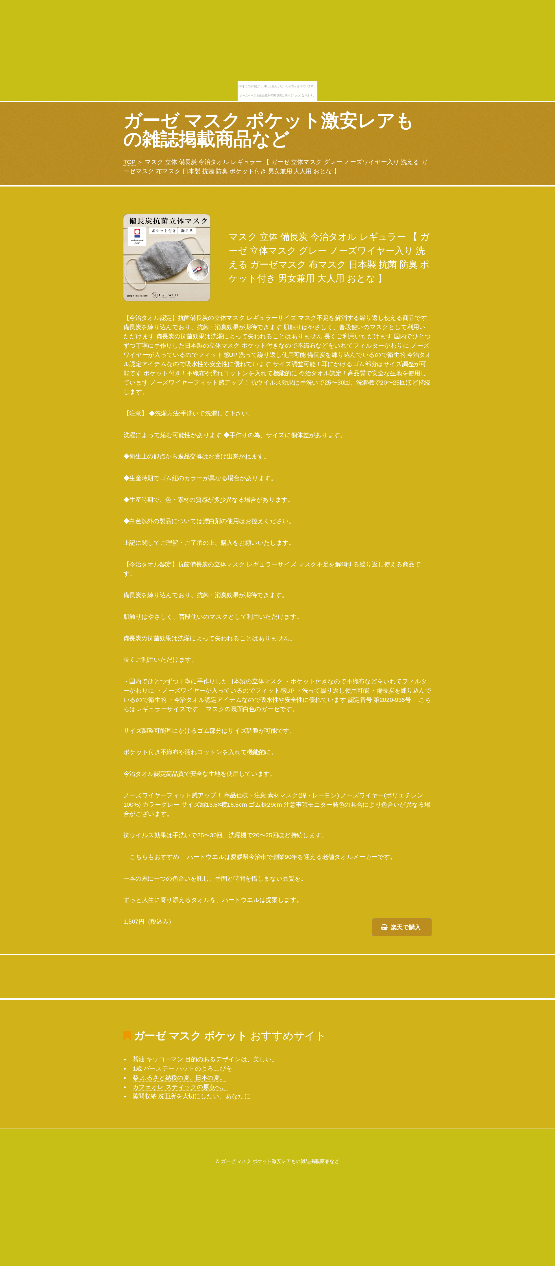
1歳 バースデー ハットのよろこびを (182, 1068)
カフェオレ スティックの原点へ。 (180, 1087)
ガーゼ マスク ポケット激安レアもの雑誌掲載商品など (268, 129)
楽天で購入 (406, 927)
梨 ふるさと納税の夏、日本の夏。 (179, 1077)
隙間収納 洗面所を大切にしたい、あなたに (192, 1096)
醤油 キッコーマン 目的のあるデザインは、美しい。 (205, 1059)
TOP (129, 162)
